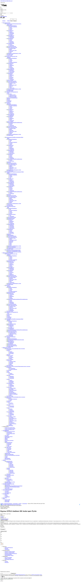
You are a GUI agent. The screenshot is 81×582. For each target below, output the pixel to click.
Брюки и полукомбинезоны (12, 97)
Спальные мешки (10, 89)
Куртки (8, 99)
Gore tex (10, 31)
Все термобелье (12, 368)
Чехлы (8, 434)
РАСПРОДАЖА (10, 54)
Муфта (10, 424)
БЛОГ (4, 498)
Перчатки (11, 51)
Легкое (10, 27)
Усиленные (11, 41)
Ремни (10, 242)
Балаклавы (11, 130)
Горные (10, 463)
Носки (10, 244)
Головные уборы (12, 48)
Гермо (8, 445)
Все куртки (11, 353)
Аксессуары (9, 93)
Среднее (10, 28)
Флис (8, 371)
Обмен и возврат (8, 558)
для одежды (7, 490)
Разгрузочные (11, 71)
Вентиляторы (7, 484)
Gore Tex (11, 263)
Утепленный (11, 37)
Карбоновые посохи (8, 436)
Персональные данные (9, 555)
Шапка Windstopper (12, 390)
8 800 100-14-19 (9, 0)
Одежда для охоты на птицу (10, 428)
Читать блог (7, 500)
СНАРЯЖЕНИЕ (6, 430)
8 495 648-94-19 (3, 0)
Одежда (6, 495)
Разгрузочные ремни (11, 433)
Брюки (8, 379)
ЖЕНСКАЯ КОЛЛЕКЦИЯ (8, 252)
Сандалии (7, 477)
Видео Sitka (7, 501)
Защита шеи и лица (13, 333)
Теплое (10, 29)
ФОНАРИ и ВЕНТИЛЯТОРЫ (8, 483)
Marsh (8, 138)
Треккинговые (12, 467)
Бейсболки (11, 166)
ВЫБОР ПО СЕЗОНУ (7, 347)
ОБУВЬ (4, 460)
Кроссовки (11, 465)
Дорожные (9, 444)
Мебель (6, 438)
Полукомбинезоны (10, 43)
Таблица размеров (4, 518)
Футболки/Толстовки (11, 260)
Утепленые (11, 152)
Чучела (6, 456)
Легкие (10, 40)
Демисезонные (10, 462)
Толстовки (9, 101)
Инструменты (7, 458)
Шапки (10, 49)
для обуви (7, 491)
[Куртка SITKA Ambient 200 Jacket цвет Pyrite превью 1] (11, 505)
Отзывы (1, 516)
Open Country (9, 24)
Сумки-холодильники (11, 452)
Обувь (6, 494)
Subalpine (9, 57)
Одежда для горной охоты (10, 427)
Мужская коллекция (6, 22)
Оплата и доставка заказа (9, 552)
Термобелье (9, 100)
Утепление (9, 370)
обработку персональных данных (36, 574)
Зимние (8, 468)
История (6, 548)
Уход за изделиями (8, 557)
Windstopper (11, 32)
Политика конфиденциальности (11, 553)
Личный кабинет (3, 16)
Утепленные (11, 33)
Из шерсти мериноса (13, 26)
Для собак (7, 435)
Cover (8, 92)
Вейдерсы (9, 194)
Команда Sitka (7, 499)
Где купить (5, 497)
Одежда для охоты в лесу (9, 429)
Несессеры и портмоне (9, 440)
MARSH (8, 319)
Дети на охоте (9, 55)
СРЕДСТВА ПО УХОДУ (7, 489)
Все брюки (11, 357)
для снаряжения (8, 492)
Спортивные (11, 216)
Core (10, 141)
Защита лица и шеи (13, 50)
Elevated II (9, 103)
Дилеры (6, 561)
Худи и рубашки (10, 121)
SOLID (8, 337)
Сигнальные (11, 226)
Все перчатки (11, 392)
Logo (10, 215)
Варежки (11, 421)
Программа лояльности (9, 559)
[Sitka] (3, 6)
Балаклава (11, 199)
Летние (8, 469)
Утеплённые (11, 386)
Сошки (6, 457)
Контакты (7, 562)
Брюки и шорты (10, 355)
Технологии (7, 549)
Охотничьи (9, 443)
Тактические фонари (9, 488)
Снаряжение (7, 496)
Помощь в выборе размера (10, 551)
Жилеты (8, 98)
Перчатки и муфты (12, 96)
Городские (11, 464)
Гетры (10, 52)
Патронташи (9, 432)
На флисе (11, 34)
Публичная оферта (8, 554)
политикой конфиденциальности (20, 574)
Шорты (10, 358)
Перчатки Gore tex (12, 393)
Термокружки (7, 453)
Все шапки (11, 389)
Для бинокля (11, 87)
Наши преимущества (9, 547)
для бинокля (11, 310)
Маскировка (7, 437)
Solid (8, 207)
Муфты (10, 133)
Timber (8, 172)
